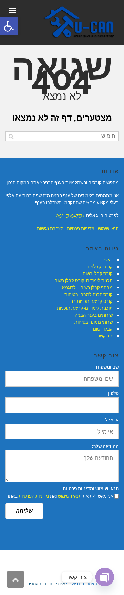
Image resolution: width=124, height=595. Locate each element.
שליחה (24, 510)
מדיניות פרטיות (80, 228)
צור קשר (105, 335)
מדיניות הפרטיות (34, 496)
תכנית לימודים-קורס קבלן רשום (83, 280)
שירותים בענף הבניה (94, 315)
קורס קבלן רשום (98, 273)
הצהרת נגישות (50, 228)
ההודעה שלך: (105, 446)
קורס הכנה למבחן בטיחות (88, 294)
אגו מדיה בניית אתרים (46, 583)
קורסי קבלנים (100, 266)
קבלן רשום (103, 329)
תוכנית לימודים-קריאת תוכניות (85, 308)
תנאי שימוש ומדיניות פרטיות (91, 488)
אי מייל (112, 420)
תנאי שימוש (108, 228)
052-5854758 (70, 215)
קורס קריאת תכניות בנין (91, 301)
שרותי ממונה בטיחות (93, 322)
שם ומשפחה (106, 367)
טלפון (113, 393)
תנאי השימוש (70, 496)
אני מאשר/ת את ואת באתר (60, 496)
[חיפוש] (11, 136)
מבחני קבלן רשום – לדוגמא (87, 287)
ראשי (108, 259)
